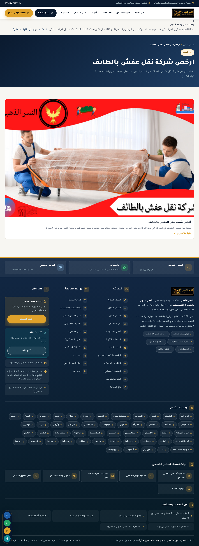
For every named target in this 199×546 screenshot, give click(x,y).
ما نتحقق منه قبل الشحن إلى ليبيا (173, 527)
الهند (164, 433)
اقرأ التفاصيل (184, 234)
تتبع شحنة (43, 13)
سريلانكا (146, 441)
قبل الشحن (80, 13)
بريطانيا (129, 441)
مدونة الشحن (123, 13)
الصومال (88, 425)
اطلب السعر (26, 319)
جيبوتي (71, 425)
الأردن (101, 416)
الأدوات (94, 13)
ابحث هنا (42, 29)
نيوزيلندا (112, 450)
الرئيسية (139, 13)
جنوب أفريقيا (182, 433)
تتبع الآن (26, 351)
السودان (184, 425)
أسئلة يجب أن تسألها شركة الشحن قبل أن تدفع (169, 516)
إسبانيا (65, 441)
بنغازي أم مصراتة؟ (37, 516)
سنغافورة (60, 433)
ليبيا (122, 425)
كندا (162, 450)
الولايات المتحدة (181, 450)
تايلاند (163, 441)
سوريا (43, 416)
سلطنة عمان (119, 416)
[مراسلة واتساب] (7, 523)
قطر (154, 416)
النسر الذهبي (188, 45)
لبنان (71, 416)
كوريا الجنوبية (182, 441)
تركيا (57, 416)
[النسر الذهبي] (183, 13)
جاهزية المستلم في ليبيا (130, 516)
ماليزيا (77, 433)
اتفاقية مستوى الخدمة (69, 541)
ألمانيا (113, 441)
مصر (13, 416)
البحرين (139, 416)
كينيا (41, 425)
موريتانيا (106, 425)
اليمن (27, 416)
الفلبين (112, 433)
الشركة (65, 13)
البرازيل (146, 450)
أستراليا (130, 450)
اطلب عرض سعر (17, 13)
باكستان (148, 433)
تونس (152, 425)
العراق (86, 416)
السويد (34, 441)
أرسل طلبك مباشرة (24, 29)
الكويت (168, 416)
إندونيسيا (95, 433)
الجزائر (136, 425)
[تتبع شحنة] (7, 538)
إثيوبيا (56, 425)
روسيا (18, 441)
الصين (42, 433)
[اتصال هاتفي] (7, 515)
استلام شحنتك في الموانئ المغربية (124, 527)
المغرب (167, 425)
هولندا (50, 441)
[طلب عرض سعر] (7, 530)
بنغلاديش (130, 433)
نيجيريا (26, 425)
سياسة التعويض (48, 541)
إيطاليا (82, 441)
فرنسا (98, 441)
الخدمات (107, 13)
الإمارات (185, 416)
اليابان (27, 433)
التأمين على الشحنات (28, 541)
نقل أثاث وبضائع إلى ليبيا (81, 516)
